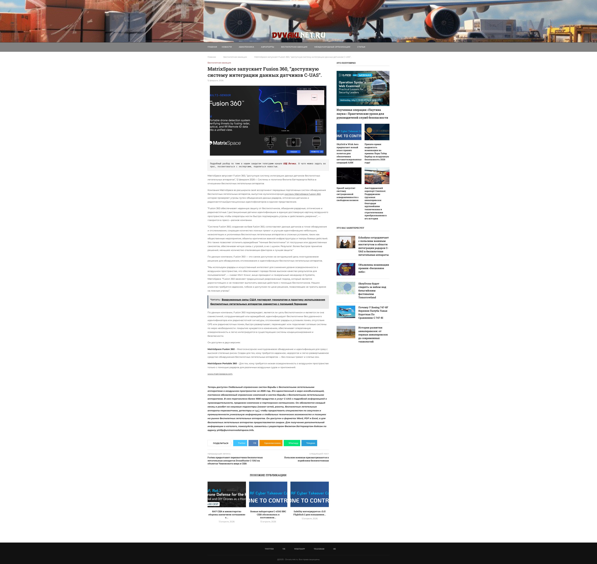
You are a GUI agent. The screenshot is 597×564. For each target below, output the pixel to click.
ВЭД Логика (289, 163)
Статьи (361, 47)
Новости (227, 47)
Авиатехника (246, 47)
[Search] (387, 46)
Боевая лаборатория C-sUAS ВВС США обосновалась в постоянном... (268, 514)
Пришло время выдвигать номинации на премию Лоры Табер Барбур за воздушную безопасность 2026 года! (377, 153)
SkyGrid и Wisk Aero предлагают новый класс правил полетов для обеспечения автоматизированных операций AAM (349, 153)
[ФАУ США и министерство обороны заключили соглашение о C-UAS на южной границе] (227, 494)
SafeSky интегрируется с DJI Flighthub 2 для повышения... (309, 513)
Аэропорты (267, 47)
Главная (212, 47)
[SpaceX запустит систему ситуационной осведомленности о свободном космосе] (349, 175)
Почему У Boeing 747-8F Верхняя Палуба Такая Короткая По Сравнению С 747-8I (373, 312)
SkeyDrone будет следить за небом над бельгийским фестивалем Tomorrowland (372, 290)
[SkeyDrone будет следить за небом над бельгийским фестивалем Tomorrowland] (346, 288)
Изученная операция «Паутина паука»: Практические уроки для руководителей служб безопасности (362, 113)
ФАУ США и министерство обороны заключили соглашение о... (226, 514)
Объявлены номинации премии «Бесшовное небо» (373, 268)
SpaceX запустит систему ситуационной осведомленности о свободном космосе (348, 194)
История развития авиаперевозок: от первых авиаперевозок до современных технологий (373, 334)
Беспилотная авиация (294, 47)
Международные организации (332, 47)
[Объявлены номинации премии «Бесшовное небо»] (346, 269)
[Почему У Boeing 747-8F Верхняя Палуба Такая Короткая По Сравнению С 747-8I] (346, 312)
